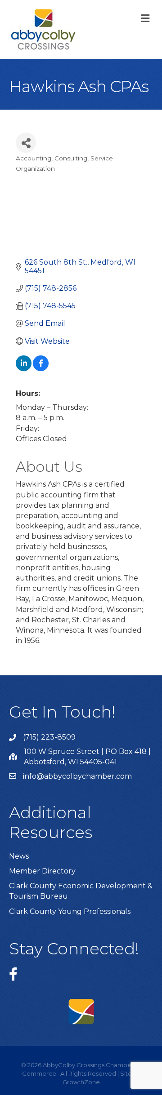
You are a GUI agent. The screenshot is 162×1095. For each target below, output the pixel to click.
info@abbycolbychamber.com (77, 776)
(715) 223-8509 (49, 737)
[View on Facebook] (41, 368)
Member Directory (42, 871)
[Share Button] (26, 143)
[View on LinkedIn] (24, 368)
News (19, 856)
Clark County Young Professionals (69, 911)
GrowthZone (81, 1082)
